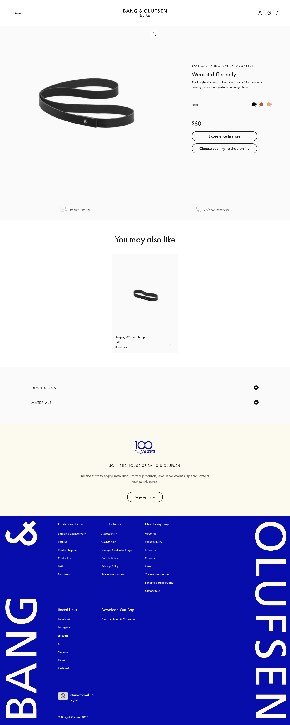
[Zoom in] (86, 100)
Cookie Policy (110, 558)
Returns (62, 541)
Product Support (68, 550)
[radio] (254, 104)
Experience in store (224, 136)
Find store (64, 574)
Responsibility (153, 541)
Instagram (64, 627)
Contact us (64, 558)
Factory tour (152, 590)
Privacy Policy (110, 566)
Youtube (63, 652)
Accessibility (109, 533)
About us (150, 533)
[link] (260, 13)
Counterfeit (109, 541)
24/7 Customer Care (217, 209)
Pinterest (63, 668)
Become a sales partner (159, 582)
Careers (150, 558)
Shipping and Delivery (72, 533)
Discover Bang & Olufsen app (120, 619)
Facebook (64, 619)
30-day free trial (80, 209)
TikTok (61, 660)
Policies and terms (113, 574)
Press (148, 566)
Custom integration (157, 574)
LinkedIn (63, 635)
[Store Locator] (269, 13)
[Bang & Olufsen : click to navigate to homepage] (145, 13)
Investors (150, 550)
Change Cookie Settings (117, 550)
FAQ (60, 566)
